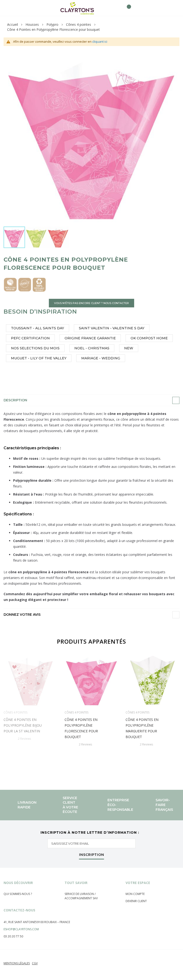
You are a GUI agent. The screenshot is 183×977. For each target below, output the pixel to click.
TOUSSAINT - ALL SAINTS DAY (37, 328)
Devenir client (136, 901)
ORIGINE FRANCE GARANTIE (90, 338)
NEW (128, 348)
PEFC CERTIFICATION (30, 338)
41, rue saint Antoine (19, 922)
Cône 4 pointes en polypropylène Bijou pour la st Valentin (23, 725)
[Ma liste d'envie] (118, 8)
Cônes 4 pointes (78, 24)
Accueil (12, 24)
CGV (35, 963)
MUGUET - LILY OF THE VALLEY (38, 358)
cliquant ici (99, 41)
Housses (32, 24)
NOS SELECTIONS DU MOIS (35, 348)
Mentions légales (17, 963)
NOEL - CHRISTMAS (91, 348)
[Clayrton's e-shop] (77, 8)
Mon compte (135, 894)
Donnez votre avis (22, 614)
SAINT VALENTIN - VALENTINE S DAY (111, 328)
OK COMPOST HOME (149, 338)
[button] (36, 237)
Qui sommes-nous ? (18, 894)
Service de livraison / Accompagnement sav (81, 896)
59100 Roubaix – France (52, 922)
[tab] (91, 400)
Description (15, 400)
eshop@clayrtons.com (21, 929)
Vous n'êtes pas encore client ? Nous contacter (91, 303)
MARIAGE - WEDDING (100, 358)
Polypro (52, 24)
